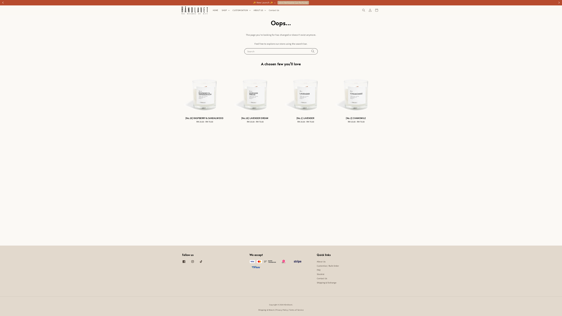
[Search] (313, 51)
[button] (363, 10)
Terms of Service (296, 310)
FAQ (319, 270)
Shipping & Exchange (326, 282)
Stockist (320, 274)
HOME (215, 10)
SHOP (224, 10)
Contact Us (274, 10)
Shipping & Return (266, 310)
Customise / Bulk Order (328, 266)
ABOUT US (258, 10)
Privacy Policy (282, 310)
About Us (321, 261)
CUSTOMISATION (240, 10)
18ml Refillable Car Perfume (293, 2)
